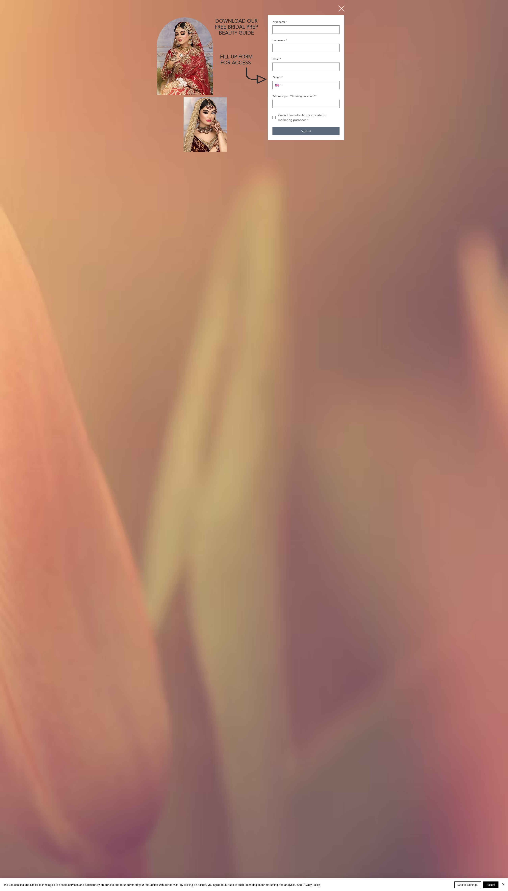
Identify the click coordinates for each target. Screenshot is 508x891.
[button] (341, 9)
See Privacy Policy (308, 885)
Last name (279, 40)
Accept (491, 885)
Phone (277, 77)
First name (280, 21)
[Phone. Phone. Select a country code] (279, 85)
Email (276, 59)
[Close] (503, 884)
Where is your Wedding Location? (294, 96)
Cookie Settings (467, 885)
